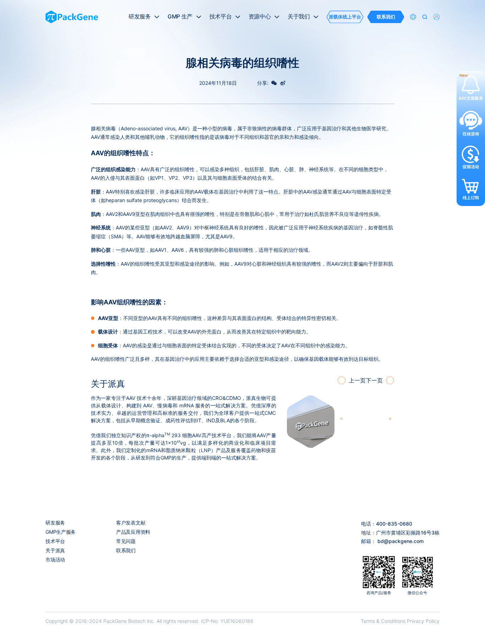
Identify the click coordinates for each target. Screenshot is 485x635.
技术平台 (55, 541)
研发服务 (55, 523)
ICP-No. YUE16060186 (227, 621)
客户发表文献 (130, 523)
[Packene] (71, 17)
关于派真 (55, 550)
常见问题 (126, 541)
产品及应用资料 (133, 532)
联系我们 (126, 550)
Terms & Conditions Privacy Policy (400, 621)
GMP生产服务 (60, 532)
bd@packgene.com (400, 541)
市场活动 (55, 560)
